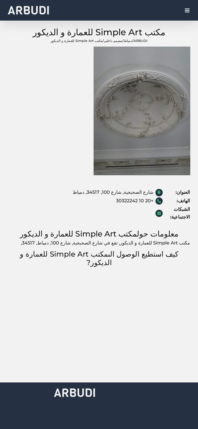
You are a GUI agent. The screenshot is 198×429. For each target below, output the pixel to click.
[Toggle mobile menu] (187, 10)
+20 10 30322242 (134, 201)
